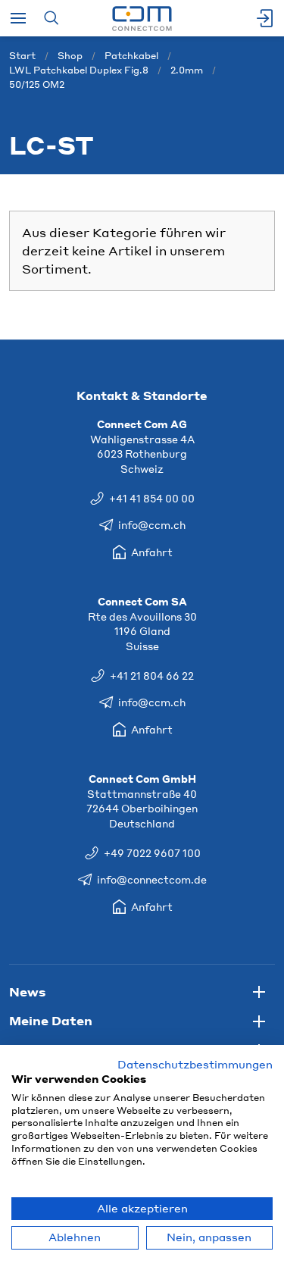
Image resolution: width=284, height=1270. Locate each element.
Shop (70, 55)
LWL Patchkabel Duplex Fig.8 (78, 70)
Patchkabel (131, 55)
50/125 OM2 (36, 84)
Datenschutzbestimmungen (195, 1064)
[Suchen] (51, 18)
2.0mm (186, 70)
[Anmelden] (266, 18)
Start (22, 55)
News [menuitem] (27, 991)
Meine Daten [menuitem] (50, 1020)
